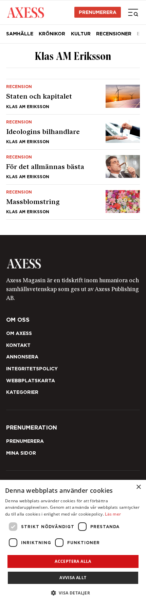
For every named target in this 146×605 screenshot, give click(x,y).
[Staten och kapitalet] (73, 96)
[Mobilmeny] (133, 12)
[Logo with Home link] (25, 12)
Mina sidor (21, 453)
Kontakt (18, 345)
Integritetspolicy (32, 368)
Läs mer (113, 514)
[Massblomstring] (73, 202)
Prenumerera (97, 12)
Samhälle (19, 33)
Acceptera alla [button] (73, 561)
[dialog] (73, 542)
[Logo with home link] (73, 263)
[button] (73, 593)
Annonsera (22, 356)
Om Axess (19, 333)
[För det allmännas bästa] (73, 167)
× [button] (138, 487)
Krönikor (52, 33)
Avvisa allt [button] (72, 578)
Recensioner (113, 33)
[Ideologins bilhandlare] (73, 132)
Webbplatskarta (30, 380)
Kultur (81, 33)
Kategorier (22, 392)
